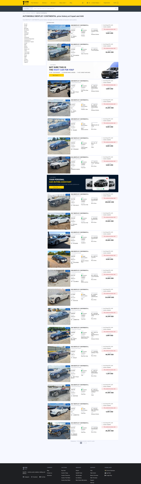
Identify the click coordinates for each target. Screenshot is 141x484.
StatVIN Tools (79, 473)
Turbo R (26, 62)
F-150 (25, 50)
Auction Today (64, 473)
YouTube (43, 477)
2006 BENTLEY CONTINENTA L (80, 270)
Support (92, 480)
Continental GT (27, 40)
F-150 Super (26, 52)
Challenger (26, 32)
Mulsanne (26, 60)
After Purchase (93, 477)
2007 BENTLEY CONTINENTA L (80, 138)
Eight (25, 44)
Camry (25, 31)
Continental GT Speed (29, 41)
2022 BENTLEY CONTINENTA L (80, 289)
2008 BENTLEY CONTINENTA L (80, 25)
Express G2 (26, 49)
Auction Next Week (65, 480)
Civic (25, 35)
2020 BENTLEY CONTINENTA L (80, 100)
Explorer (26, 47)
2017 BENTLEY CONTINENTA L (80, 213)
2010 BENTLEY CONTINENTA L (80, 308)
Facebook (35, 477)
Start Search (56, 75)
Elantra (25, 46)
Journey (26, 59)
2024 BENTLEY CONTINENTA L (80, 194)
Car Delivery (79, 477)
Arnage (25, 25)
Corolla (25, 43)
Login (114, 2)
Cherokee (26, 34)
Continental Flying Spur (29, 38)
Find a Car (55, 187)
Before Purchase (94, 475)
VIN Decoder (79, 475)
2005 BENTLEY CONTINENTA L (80, 119)
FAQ (91, 470)
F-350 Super (26, 53)
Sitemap (92, 482)
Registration (107, 2)
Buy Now (63, 470)
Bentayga (26, 28)
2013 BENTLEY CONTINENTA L (80, 44)
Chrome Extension (110, 470)
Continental (26, 37)
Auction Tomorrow (65, 475)
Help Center (93, 473)
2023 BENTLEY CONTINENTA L (80, 346)
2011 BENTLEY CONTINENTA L (80, 157)
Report (77, 470)
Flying (25, 55)
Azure (25, 27)
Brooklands (26, 30)
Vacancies (49, 475)
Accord (25, 24)
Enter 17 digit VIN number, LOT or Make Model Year (44, 8)
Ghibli (25, 56)
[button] (28, 8)
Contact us (49, 473)
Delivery (44, 2)
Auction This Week (65, 477)
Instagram (27, 477)
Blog (71, 2)
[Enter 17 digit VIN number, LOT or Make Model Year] (116, 9)
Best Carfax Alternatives (81, 480)
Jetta (25, 58)
